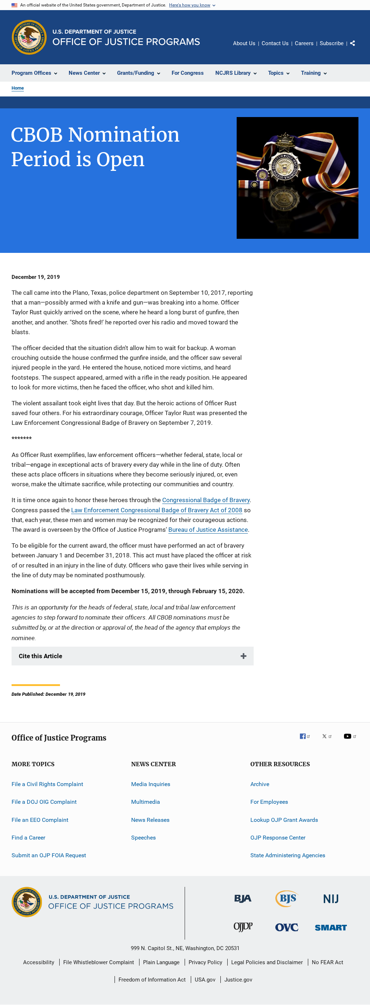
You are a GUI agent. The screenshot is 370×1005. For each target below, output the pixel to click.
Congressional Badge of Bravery (206, 500)
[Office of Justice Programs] (29, 37)
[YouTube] (351, 741)
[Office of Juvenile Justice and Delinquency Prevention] (243, 933)
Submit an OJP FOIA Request (49, 855)
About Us (244, 43)
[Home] (126, 37)
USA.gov (205, 979)
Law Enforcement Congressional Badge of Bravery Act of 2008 (156, 510)
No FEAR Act (327, 962)
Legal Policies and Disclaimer (267, 962)
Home (18, 88)
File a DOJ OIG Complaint (44, 801)
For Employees (269, 801)
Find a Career (28, 837)
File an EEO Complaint (40, 819)
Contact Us (275, 43)
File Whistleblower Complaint (98, 962)
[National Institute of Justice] (331, 904)
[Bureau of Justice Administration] (243, 904)
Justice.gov (238, 979)
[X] (329, 741)
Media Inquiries (150, 784)
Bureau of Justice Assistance (208, 529)
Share (358, 48)
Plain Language (161, 962)
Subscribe (332, 43)
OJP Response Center (277, 837)
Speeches (143, 837)
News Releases (150, 819)
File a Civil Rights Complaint (47, 784)
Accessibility (38, 962)
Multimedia (145, 801)
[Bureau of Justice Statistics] (287, 908)
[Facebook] (308, 741)
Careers (304, 43)
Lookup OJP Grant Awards (284, 819)
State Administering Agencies (287, 855)
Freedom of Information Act (152, 979)
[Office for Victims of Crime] (286, 932)
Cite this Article (40, 656)
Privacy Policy (205, 962)
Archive (259, 784)
